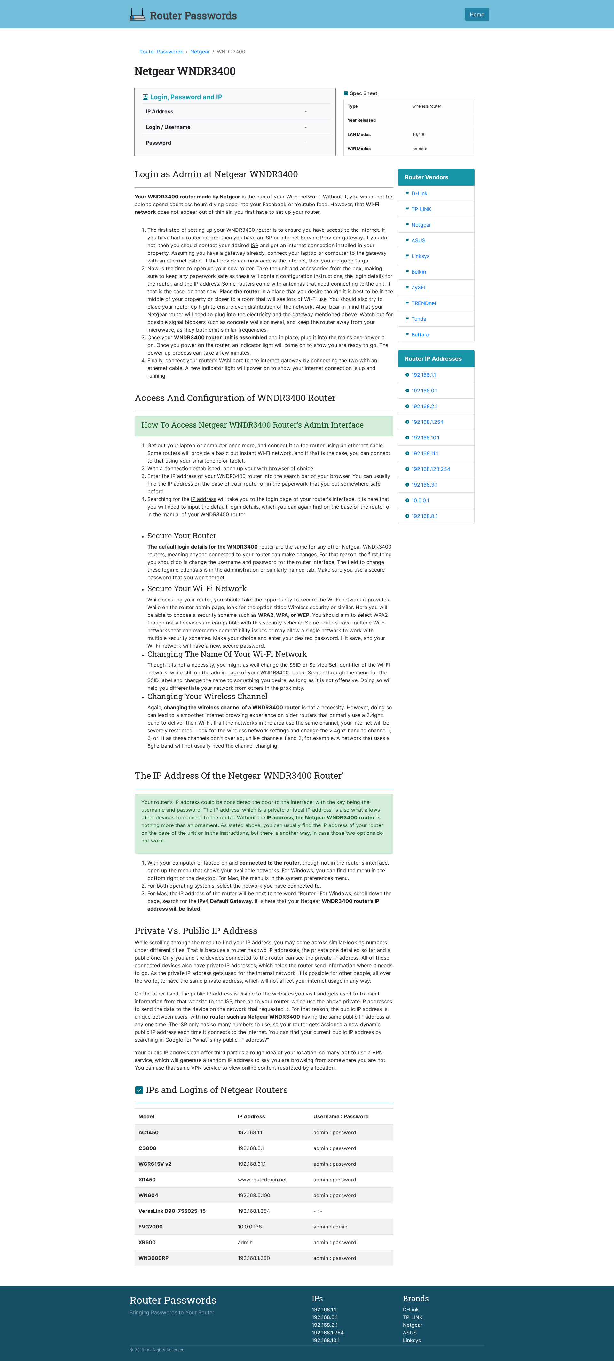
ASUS (418, 240)
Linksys (420, 256)
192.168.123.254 (431, 469)
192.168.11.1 (425, 453)
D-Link (420, 193)
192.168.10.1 (425, 437)
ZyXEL (419, 287)
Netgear (200, 51)
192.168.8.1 (424, 516)
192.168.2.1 (424, 406)
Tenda (419, 319)
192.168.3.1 (424, 484)
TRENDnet (424, 303)
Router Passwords (161, 51)
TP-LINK (421, 209)
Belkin (419, 272)
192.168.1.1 (424, 375)
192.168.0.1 (424, 390)
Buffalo (420, 334)
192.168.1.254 (428, 422)
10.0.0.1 (420, 500)
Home (477, 14)
